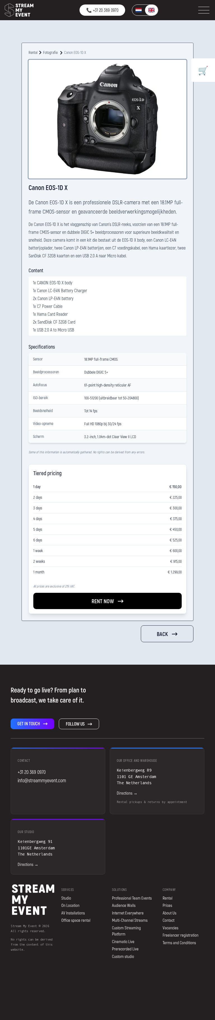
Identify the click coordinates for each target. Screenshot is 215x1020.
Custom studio (123, 956)
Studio (66, 897)
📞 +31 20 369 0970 (102, 10)
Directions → (127, 792)
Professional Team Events (132, 897)
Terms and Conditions (179, 942)
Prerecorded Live (125, 948)
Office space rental (75, 920)
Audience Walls (123, 905)
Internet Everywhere (128, 912)
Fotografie (50, 52)
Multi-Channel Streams (130, 920)
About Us (169, 912)
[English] (151, 10)
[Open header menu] (204, 10)
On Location (70, 905)
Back (162, 633)
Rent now (103, 601)
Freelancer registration (180, 934)
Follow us (75, 723)
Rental (33, 52)
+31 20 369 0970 (32, 772)
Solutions (119, 889)
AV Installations (73, 912)
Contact (168, 920)
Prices (167, 905)
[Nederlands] (138, 10)
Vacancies (170, 927)
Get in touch (28, 723)
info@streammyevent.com (42, 780)
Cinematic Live (123, 941)
